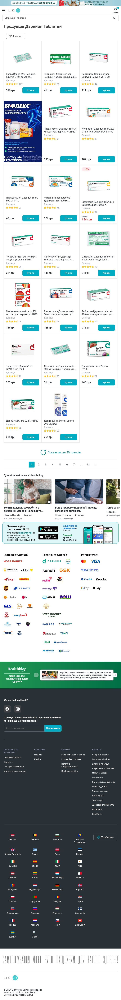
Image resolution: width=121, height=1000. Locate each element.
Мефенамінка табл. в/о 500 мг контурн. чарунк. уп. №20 (21, 313)
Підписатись (53, 728)
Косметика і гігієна (101, 759)
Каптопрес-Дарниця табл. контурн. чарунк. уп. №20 (96, 75)
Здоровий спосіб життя (103, 805)
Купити (31, 90)
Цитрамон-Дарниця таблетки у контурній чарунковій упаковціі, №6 (98, 259)
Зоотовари (97, 800)
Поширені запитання (14, 766)
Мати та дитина (99, 786)
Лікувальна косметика (103, 768)
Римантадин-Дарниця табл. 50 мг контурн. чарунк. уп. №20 (59, 314)
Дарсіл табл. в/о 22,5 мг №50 (22, 420)
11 (88, 464)
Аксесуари (97, 809)
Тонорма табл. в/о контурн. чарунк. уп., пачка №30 (21, 258)
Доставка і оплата (13, 757)
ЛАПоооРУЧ (98, 796)
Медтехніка (97, 777)
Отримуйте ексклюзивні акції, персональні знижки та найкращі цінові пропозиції (32, 719)
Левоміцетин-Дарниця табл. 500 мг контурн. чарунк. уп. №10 (59, 369)
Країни (37, 759)
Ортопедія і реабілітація (103, 782)
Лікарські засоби (100, 755)
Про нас (38, 755)
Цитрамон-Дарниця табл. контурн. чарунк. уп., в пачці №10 (59, 77)
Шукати (115, 18)
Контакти (8, 762)
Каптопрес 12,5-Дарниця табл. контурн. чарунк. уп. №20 (58, 259)
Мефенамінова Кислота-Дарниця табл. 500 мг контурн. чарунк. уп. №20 (58, 200)
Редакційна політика (71, 759)
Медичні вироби (100, 773)
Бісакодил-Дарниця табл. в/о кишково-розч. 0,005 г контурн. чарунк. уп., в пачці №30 (98, 206)
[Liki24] (11, 977)
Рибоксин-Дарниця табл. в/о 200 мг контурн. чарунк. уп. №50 (97, 314)
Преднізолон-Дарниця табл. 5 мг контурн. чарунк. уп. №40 (60, 130)
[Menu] (3, 10)
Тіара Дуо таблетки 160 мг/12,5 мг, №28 (19, 367)
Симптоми (97, 814)
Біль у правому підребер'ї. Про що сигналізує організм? (76, 509)
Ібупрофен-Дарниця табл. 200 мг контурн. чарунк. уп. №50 (98, 130)
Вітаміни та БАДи (100, 764)
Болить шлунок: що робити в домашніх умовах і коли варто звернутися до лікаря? (22, 509)
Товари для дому (100, 791)
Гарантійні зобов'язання (73, 755)
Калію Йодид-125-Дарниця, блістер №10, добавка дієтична (21, 77)
